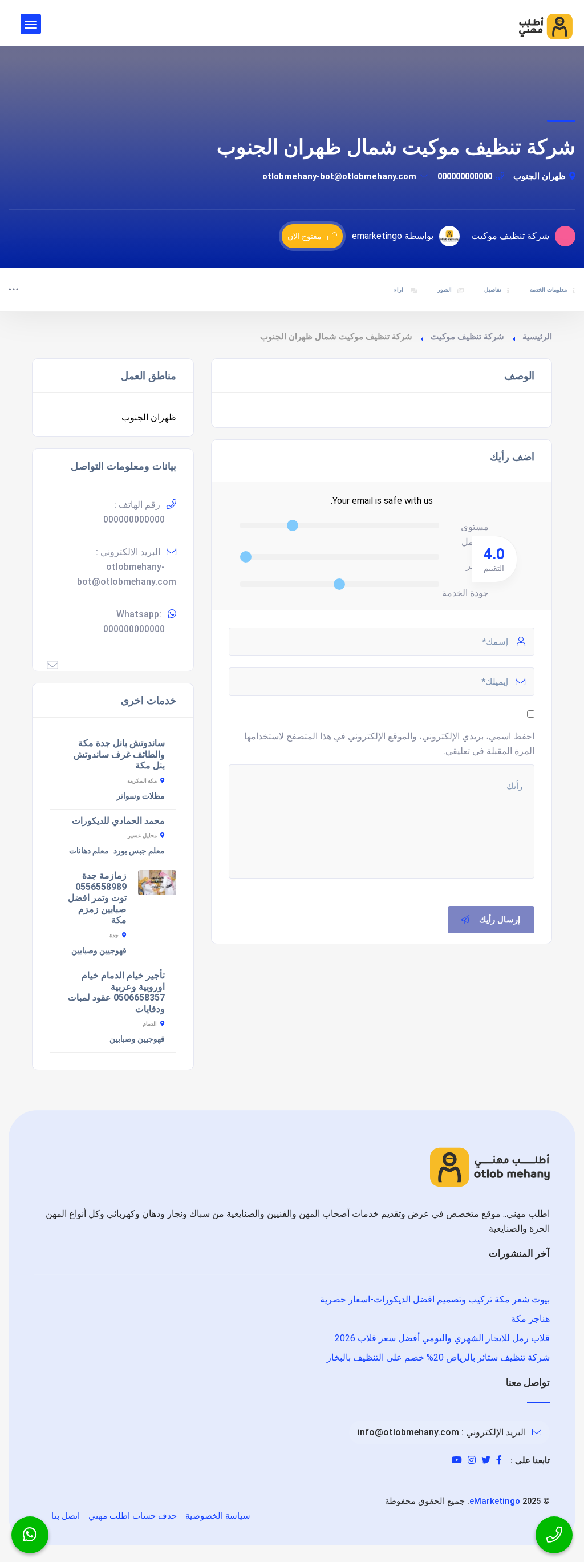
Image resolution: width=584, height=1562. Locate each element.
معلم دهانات (89, 850)
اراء (399, 289)
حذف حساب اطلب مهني (132, 1516)
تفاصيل (492, 289)
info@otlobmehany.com (408, 1432)
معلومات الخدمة (548, 289)
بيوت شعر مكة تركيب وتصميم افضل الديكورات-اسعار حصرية (435, 1299)
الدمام (150, 1024)
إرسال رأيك (499, 919)
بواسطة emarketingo (392, 235)
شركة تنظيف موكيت (467, 336)
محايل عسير (142, 835)
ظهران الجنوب (539, 176)
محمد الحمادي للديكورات (118, 820)
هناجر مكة (530, 1318)
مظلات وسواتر (140, 795)
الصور (444, 289)
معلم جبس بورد (139, 850)
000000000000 (464, 176)
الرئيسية (537, 336)
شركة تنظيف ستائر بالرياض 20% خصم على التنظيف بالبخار (438, 1357)
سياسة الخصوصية (217, 1516)
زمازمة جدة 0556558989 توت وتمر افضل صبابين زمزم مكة (97, 897)
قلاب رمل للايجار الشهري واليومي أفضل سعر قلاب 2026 (442, 1338)
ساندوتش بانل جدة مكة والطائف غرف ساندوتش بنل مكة (119, 754)
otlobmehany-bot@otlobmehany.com (339, 176)
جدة (114, 935)
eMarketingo (494, 1501)
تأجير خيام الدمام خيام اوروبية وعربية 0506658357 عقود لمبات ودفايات (116, 992)
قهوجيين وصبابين (99, 950)
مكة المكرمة (142, 781)
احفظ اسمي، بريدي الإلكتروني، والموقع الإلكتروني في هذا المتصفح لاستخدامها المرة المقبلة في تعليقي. (389, 743)
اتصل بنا (65, 1516)
